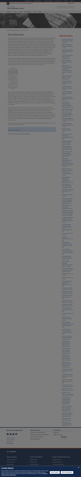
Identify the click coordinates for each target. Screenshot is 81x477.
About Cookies (55, 472)
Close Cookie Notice (67, 472)
